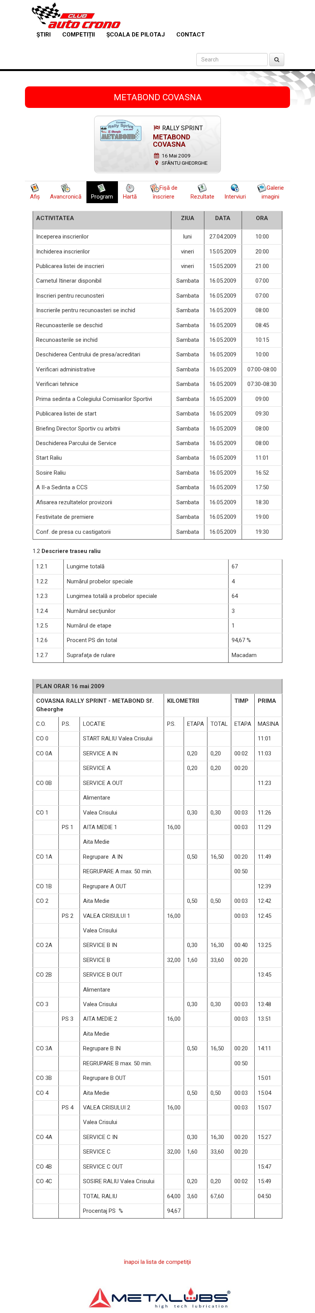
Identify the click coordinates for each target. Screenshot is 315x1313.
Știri (43, 34)
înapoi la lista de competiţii (157, 1261)
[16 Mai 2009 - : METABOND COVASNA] (120, 130)
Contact (190, 34)
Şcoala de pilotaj (135, 34)
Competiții (78, 34)
